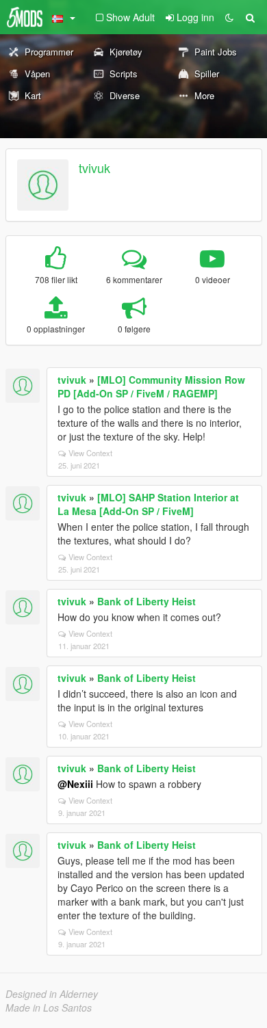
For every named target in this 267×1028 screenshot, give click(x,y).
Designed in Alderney (51, 994)
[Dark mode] (229, 17)
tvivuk (94, 167)
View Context (90, 452)
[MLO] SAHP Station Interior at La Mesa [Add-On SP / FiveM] (148, 504)
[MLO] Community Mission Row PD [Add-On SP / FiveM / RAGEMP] (151, 386)
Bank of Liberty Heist (146, 601)
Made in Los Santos (48, 1007)
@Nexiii (75, 784)
